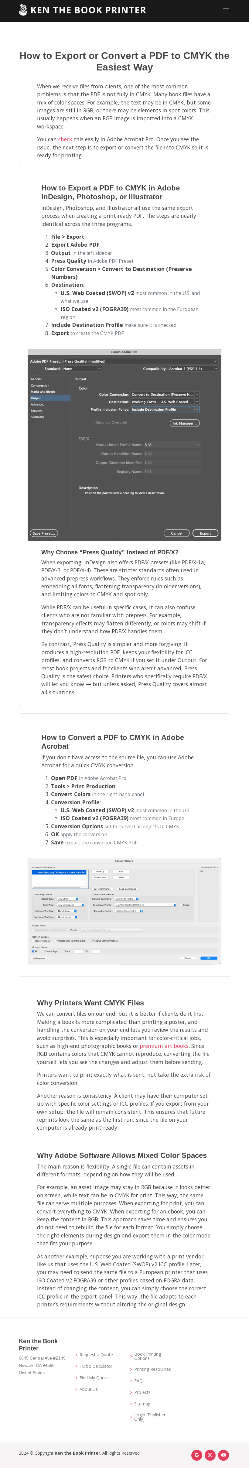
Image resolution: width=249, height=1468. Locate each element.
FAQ (138, 1381)
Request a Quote (96, 1355)
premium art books (164, 1045)
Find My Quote (94, 1378)
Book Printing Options (147, 1356)
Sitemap (142, 1404)
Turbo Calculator (96, 1366)
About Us (89, 1389)
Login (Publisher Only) (149, 1417)
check (65, 139)
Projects (142, 1392)
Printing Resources (152, 1369)
